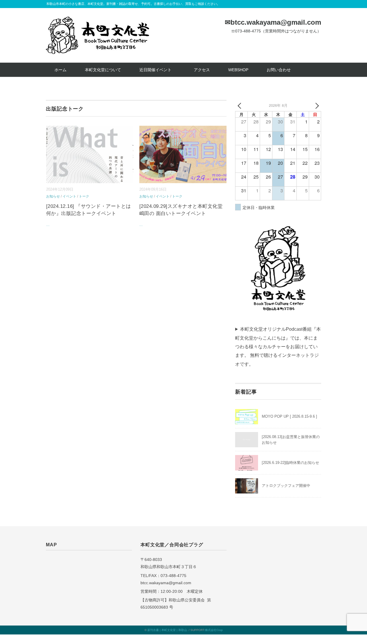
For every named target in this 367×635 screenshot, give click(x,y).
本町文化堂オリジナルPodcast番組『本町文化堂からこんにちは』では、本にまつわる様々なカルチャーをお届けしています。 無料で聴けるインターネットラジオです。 (278, 347)
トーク (84, 196)
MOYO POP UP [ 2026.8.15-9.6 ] (289, 416)
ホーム (60, 69)
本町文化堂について (103, 69)
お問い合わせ (279, 69)
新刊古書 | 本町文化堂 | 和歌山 (167, 630)
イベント (69, 196)
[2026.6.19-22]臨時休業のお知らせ (290, 462)
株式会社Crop (214, 630)
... (48, 224)
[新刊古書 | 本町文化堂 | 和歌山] (97, 20)
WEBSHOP (238, 69)
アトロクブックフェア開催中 (286, 485)
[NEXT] (315, 105)
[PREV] (240, 105)
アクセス (202, 69)
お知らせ (53, 196)
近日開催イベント (157, 69)
